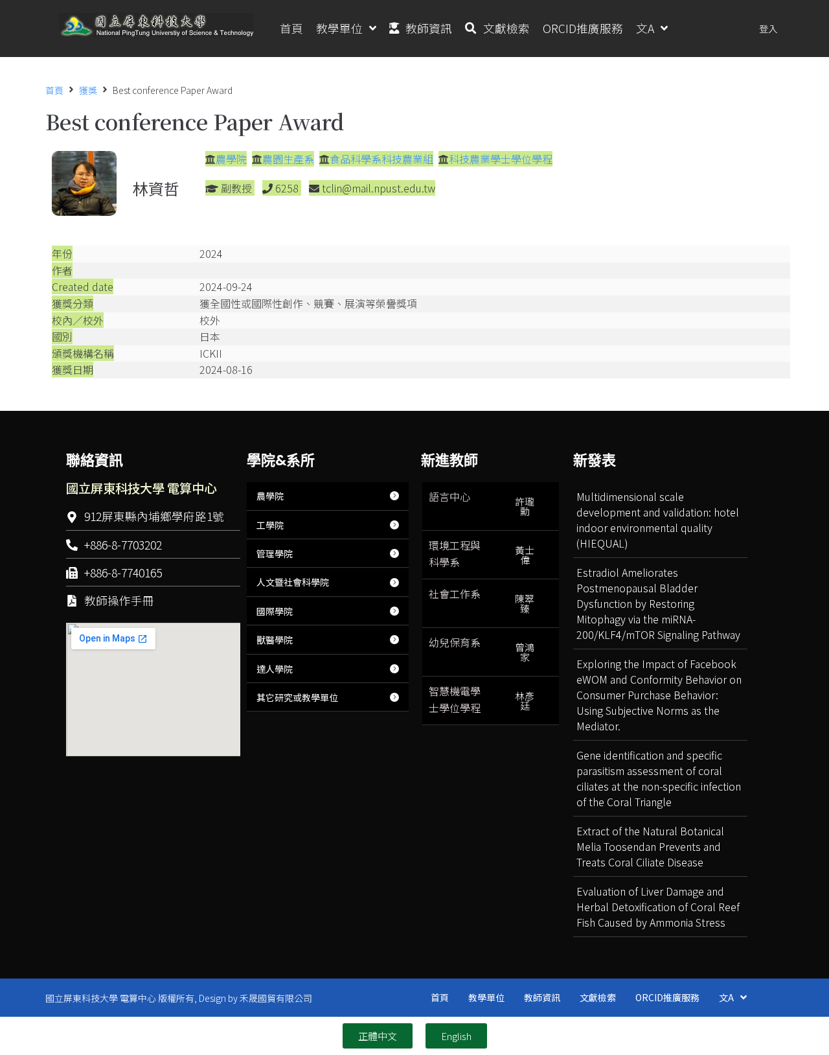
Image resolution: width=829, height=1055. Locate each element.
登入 (768, 28)
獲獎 (88, 90)
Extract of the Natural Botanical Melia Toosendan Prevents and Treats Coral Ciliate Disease (650, 846)
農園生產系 (288, 159)
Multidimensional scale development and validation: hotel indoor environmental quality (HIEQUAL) (657, 520)
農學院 (231, 159)
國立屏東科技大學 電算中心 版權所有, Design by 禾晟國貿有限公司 (178, 997)
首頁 (54, 90)
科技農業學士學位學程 (500, 159)
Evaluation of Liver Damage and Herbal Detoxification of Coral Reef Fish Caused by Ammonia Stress (658, 906)
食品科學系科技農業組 (381, 159)
